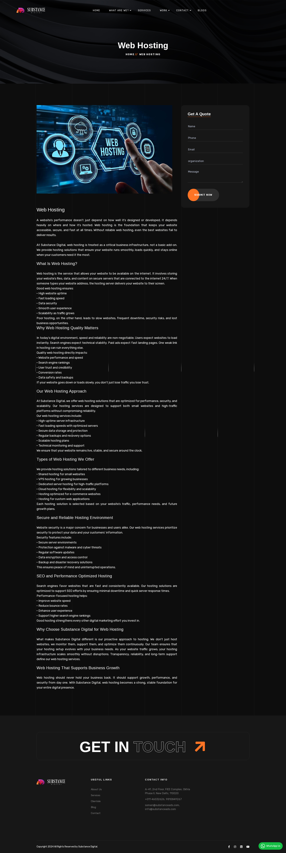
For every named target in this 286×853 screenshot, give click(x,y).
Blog (93, 807)
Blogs (202, 10)
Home (96, 10)
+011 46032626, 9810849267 (163, 799)
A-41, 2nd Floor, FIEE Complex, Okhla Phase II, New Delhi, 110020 (167, 791)
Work (163, 10)
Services (144, 10)
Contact (182, 10)
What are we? (119, 10)
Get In (132, 747)
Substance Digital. (88, 846)
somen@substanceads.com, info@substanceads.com (162, 807)
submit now (203, 195)
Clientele (96, 801)
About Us (96, 789)
